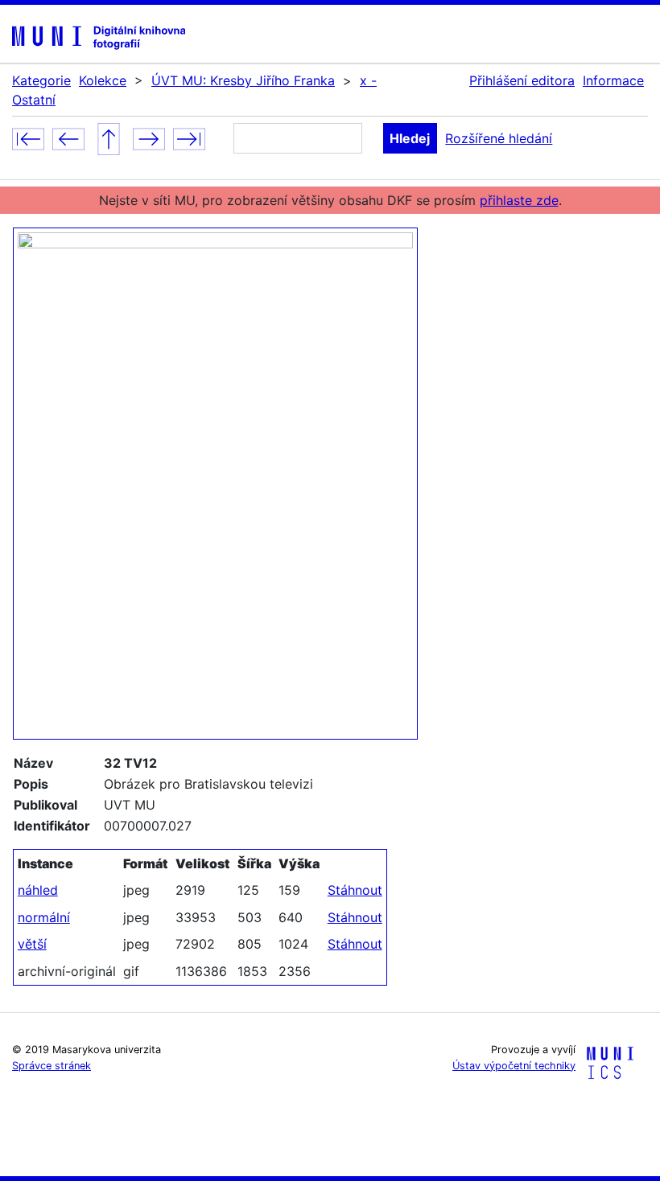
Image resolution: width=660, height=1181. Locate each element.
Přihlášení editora (522, 80)
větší (32, 944)
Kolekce (102, 80)
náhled (38, 890)
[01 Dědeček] (28, 137)
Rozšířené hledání (498, 138)
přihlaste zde (519, 200)
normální (44, 917)
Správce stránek (51, 1066)
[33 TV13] (149, 137)
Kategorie (41, 80)
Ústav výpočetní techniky (513, 1066)
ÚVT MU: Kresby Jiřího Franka (243, 80)
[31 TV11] (68, 137)
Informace (613, 80)
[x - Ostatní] (109, 137)
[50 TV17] (189, 137)
